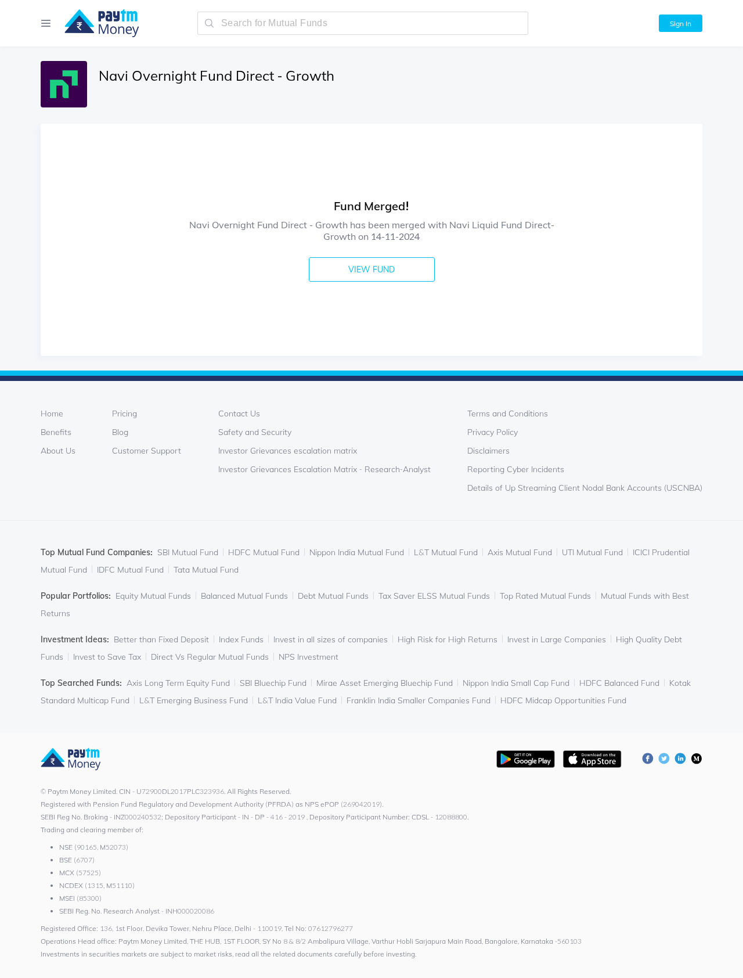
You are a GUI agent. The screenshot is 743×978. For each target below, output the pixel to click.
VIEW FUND (371, 269)
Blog (120, 432)
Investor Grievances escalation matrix (287, 450)
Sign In (680, 23)
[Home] (96, 23)
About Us (58, 450)
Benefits (56, 432)
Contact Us (239, 413)
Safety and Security (254, 432)
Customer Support (146, 450)
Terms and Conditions (507, 413)
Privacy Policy (492, 432)
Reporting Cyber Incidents (515, 469)
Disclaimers (488, 450)
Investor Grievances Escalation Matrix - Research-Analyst (324, 469)
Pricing (124, 413)
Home (52, 413)
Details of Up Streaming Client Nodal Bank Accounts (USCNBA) (584, 488)
